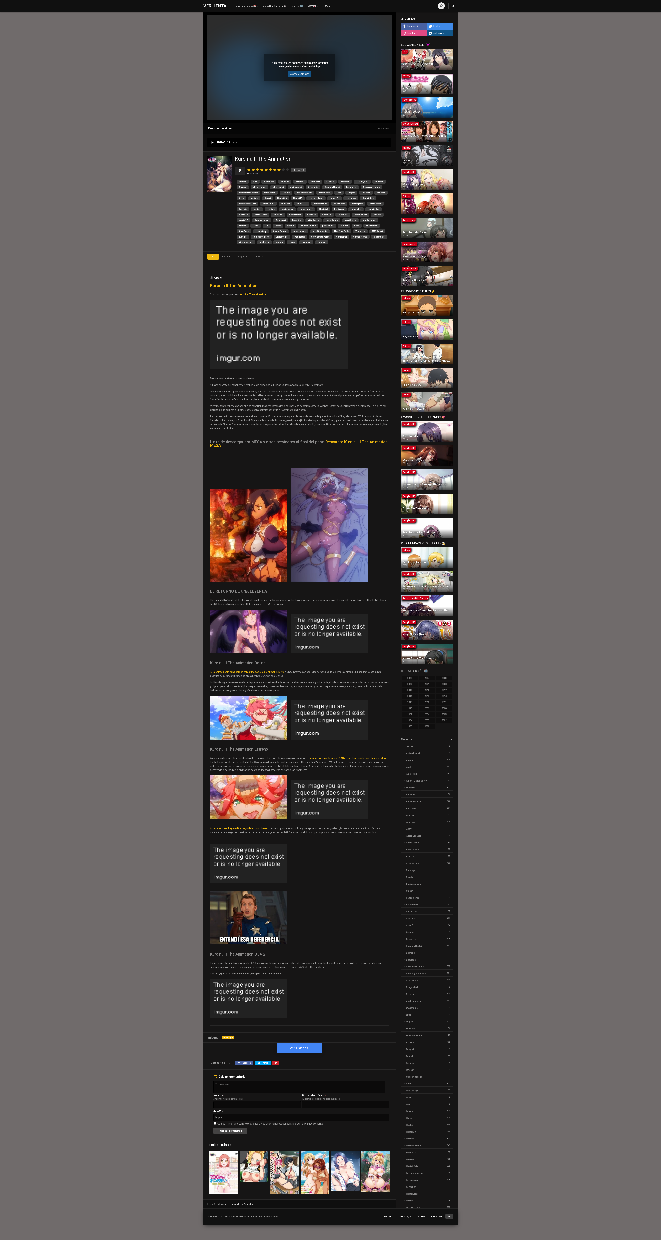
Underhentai (282, 237)
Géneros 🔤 (296, 6)
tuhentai (243, 237)
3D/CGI (409, 746)
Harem (409, 1118)
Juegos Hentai (261, 220)
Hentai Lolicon (316, 198)
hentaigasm (357, 204)
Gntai (241, 198)
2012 (426, 702)
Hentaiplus (356, 209)
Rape (356, 226)
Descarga (228, 1037)
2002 (444, 720)
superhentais (299, 231)
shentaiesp (260, 231)
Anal (255, 182)
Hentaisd (243, 215)
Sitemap (388, 1216)
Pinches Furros (308, 226)
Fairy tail (410, 1049)
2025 (409, 678)
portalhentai (328, 226)
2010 (409, 708)
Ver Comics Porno (320, 237)
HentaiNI (323, 209)
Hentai (267, 198)
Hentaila (271, 209)
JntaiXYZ (243, 220)
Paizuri (290, 226)
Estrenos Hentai (414, 1035)
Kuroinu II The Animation (233, 285)
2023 (444, 678)
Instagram (438, 33)
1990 (426, 726)
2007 (409, 714)
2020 (444, 684)
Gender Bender (414, 1076)
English (351, 193)
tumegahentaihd (261, 237)
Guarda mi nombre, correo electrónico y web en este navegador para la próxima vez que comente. (270, 1123)
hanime (254, 198)
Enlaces (226, 256)
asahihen (345, 182)
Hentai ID (297, 198)
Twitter (437, 26)
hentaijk (243, 209)
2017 (444, 690)
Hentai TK (334, 198)
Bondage (379, 182)
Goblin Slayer (412, 1090)
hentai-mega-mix (247, 204)
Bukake (242, 187)
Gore (408, 1097)
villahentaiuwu (246, 242)
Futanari (410, 1070)
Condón (410, 925)
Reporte (258, 256)
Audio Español (413, 836)
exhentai (381, 193)
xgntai (292, 242)
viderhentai (379, 237)
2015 (426, 696)
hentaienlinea (320, 204)
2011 (444, 702)
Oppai (255, 226)
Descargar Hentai (371, 187)
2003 (426, 720)
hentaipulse (373, 209)
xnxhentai (306, 242)
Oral (267, 226)
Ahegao (242, 182)
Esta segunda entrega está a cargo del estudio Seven (239, 828)
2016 (409, 696)
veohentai (300, 237)
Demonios (351, 187)
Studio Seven (279, 231)
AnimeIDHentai (413, 801)
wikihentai (264, 242)
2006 (426, 714)
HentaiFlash (339, 204)
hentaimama (287, 209)
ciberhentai (278, 187)
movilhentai (350, 220)
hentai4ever (268, 204)
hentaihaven (375, 204)
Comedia (410, 918)
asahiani (330, 182)
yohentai (321, 242)
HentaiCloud (412, 1193)
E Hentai (286, 193)
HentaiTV (278, 215)
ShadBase (244, 231)
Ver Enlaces (299, 1048)
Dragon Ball (412, 987)
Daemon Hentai (332, 187)
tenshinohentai (320, 231)
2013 (409, 702)
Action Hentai (413, 753)
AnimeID (300, 182)
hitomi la (311, 215)
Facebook (412, 26)
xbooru (279, 242)
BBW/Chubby (412, 849)
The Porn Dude (341, 231)
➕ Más (326, 6)
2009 (426, 708)
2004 (409, 720)
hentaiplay (339, 209)
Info (213, 256)
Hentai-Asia (368, 198)
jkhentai (377, 215)
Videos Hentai (360, 237)
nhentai (242, 226)
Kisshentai (280, 220)
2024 (426, 678)
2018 (426, 690)
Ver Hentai (341, 237)
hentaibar (285, 204)
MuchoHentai (369, 220)
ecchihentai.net (304, 193)
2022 (409, 684)
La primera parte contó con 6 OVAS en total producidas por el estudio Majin (346, 758)
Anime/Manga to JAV (416, 780)
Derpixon (411, 959)
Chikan (409, 891)
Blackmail (411, 856)
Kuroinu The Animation (253, 294)
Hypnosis (326, 215)
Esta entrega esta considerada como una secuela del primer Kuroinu (247, 672)
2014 (444, 696)
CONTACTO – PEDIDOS (430, 1216)
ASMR (409, 829)
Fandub (410, 1056)
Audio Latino (412, 842)
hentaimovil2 (306, 209)
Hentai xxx (351, 198)
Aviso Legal (405, 1216)
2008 (444, 708)
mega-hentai (332, 220)
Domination (269, 193)
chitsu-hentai (259, 187)
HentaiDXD (302, 204)
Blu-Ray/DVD (362, 182)
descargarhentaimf (248, 193)
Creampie (313, 187)
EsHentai (365, 193)
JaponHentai (360, 215)
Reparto (242, 256)
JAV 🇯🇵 (312, 6)
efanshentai (324, 193)
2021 (426, 684)
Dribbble (411, 33)
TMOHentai (377, 231)
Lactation (296, 220)
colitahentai (296, 187)
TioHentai (360, 231)
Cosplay (410, 932)
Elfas (339, 193)
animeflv (285, 182)
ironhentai (343, 215)
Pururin (344, 226)
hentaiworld (295, 215)
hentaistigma (260, 215)
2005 (444, 714)
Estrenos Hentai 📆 (245, 6)
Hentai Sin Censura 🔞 (273, 6)
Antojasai (315, 182)
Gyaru (409, 1104)
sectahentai (371, 226)
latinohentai (313, 220)
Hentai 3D (282, 198)
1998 (409, 726)
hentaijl (256, 209)
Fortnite (410, 1063)
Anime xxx (269, 182)
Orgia (278, 226)
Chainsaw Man (413, 884)
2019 (409, 690)
